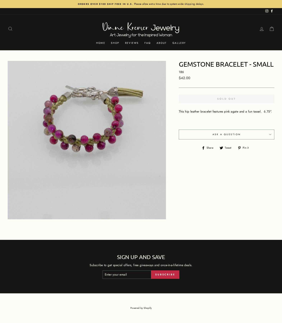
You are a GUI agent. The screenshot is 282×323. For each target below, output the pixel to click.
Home (100, 43)
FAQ (147, 43)
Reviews (132, 43)
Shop (115, 43)
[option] (141, 4)
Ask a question (227, 134)
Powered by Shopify (141, 308)
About (162, 43)
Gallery (179, 43)
